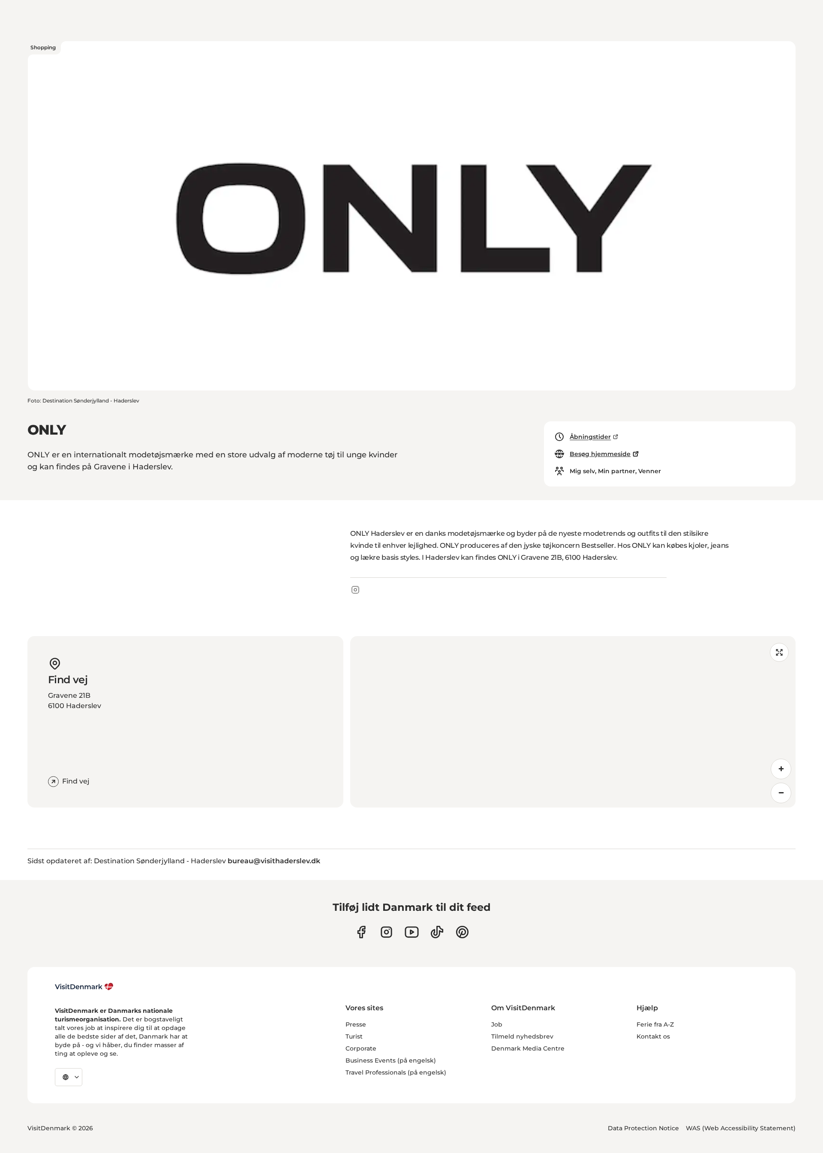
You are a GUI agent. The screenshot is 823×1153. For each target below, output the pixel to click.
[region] (573, 722)
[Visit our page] (386, 932)
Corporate (360, 1048)
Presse (355, 1024)
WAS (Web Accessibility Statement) (741, 1128)
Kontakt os (653, 1036)
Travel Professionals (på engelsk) (395, 1072)
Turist (354, 1036)
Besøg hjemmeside (600, 454)
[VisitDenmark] (84, 986)
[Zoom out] (781, 793)
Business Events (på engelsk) (390, 1060)
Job (496, 1024)
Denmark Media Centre (528, 1048)
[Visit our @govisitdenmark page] (437, 932)
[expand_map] (779, 652)
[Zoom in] (781, 769)
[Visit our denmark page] (361, 932)
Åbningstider (590, 437)
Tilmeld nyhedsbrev (522, 1036)
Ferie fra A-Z (655, 1024)
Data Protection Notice (643, 1128)
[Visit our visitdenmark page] (411, 932)
